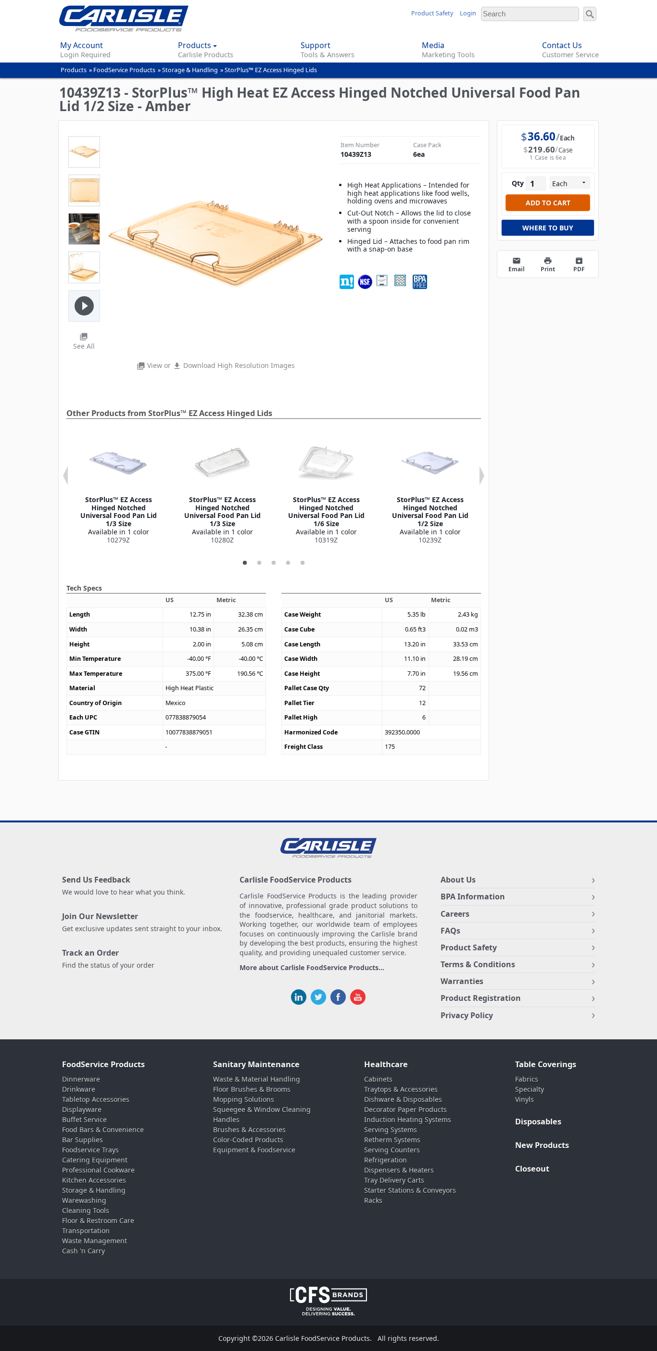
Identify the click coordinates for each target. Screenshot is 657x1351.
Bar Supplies (82, 1139)
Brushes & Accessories (249, 1129)
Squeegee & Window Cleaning (262, 1109)
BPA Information (473, 896)
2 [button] (259, 563)
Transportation (86, 1230)
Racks (373, 1200)
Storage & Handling (190, 70)
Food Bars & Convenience (103, 1129)
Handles (226, 1119)
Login (468, 13)
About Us (458, 879)
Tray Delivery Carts (394, 1180)
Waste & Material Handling (256, 1079)
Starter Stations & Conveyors (410, 1190)
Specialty (529, 1089)
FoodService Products (124, 70)
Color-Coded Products (248, 1139)
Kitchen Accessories (94, 1180)
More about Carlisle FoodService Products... (312, 968)
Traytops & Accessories (401, 1089)
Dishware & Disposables (403, 1099)
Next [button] (482, 475)
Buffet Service (84, 1119)
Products (74, 70)
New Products (542, 1145)
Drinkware (78, 1089)
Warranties (462, 981)
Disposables (538, 1121)
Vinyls (524, 1099)
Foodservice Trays (90, 1149)
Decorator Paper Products (405, 1109)
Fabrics (526, 1079)
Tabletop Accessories (95, 1099)
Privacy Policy (467, 1015)
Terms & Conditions (478, 964)
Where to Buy (547, 227)
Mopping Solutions (243, 1099)
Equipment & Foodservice (254, 1149)
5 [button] (302, 563)
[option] (118, 489)
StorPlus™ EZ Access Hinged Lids (271, 70)
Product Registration (481, 998)
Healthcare (386, 1064)
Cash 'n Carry (83, 1250)
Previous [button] (65, 475)
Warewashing (84, 1200)
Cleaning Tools (85, 1210)
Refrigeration (385, 1159)
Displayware (81, 1109)
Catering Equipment (94, 1159)
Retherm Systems (392, 1139)
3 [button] (273, 563)
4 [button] (288, 563)
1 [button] (245, 563)
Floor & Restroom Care (98, 1220)
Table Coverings (545, 1064)
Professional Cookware (98, 1169)
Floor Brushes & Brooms (252, 1089)
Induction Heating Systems (407, 1119)
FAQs (450, 930)
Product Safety (432, 13)
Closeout (532, 1168)
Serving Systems (390, 1129)
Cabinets (378, 1079)
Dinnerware (81, 1079)
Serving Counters (392, 1149)
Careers (455, 914)
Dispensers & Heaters (399, 1169)
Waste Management (94, 1240)
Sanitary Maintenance (256, 1064)
